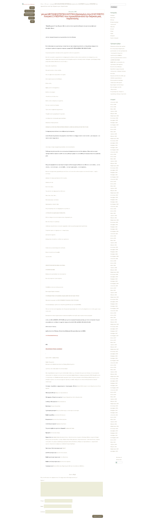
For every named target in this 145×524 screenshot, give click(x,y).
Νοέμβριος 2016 (114, 356)
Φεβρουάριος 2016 (115, 376)
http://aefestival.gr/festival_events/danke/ (54, 349)
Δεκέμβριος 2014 (114, 408)
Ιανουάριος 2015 (114, 405)
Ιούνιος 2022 (113, 211)
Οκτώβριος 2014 (114, 412)
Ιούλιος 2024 (113, 154)
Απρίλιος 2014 (114, 421)
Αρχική (32, 7)
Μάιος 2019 (113, 290)
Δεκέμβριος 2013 (114, 430)
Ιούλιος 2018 (113, 313)
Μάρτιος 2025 (114, 136)
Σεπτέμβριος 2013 (114, 437)
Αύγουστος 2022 (114, 206)
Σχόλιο (42, 480)
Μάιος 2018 (113, 317)
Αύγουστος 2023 (114, 179)
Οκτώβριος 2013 (114, 435)
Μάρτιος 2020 (114, 270)
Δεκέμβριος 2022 (114, 197)
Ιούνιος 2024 (113, 156)
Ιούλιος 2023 (113, 181)
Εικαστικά (113, 17)
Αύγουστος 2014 (114, 415)
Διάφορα (113, 15)
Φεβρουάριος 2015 (115, 403)
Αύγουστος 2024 (114, 152)
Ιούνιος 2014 (113, 417)
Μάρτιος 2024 (114, 163)
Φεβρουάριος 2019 (115, 297)
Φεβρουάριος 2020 (115, 272)
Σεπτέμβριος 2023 (114, 177)
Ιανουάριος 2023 (114, 195)
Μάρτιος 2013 (114, 446)
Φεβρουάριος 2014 (115, 426)
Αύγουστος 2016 (114, 362)
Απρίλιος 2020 (114, 267)
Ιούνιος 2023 (113, 183)
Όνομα (42, 501)
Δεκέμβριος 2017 (114, 328)
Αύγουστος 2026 (114, 102)
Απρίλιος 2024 (114, 161)
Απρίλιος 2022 (114, 215)
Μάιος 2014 (113, 419)
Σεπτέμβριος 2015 (114, 387)
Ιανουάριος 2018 (114, 326)
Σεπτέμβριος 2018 (114, 308)
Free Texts (31, 18)
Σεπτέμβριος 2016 (114, 360)
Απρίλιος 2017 (114, 344)
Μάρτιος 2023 (114, 190)
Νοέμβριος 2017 (114, 331)
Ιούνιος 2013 (113, 439)
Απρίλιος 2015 (114, 399)
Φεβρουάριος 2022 (115, 220)
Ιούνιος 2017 (113, 340)
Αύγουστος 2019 (114, 285)
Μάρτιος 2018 (114, 322)
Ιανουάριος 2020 (114, 274)
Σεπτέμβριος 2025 (114, 124)
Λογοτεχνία (113, 24)
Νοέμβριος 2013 (114, 433)
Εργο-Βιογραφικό (29, 11)
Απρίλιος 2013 (114, 444)
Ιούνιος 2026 (113, 106)
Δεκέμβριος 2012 (114, 451)
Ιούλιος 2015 (113, 392)
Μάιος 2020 (113, 265)
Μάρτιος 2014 (114, 424)
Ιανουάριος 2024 (114, 168)
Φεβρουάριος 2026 (115, 115)
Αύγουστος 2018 (114, 310)
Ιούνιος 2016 (113, 367)
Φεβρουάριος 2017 (115, 349)
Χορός (112, 33)
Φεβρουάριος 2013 (115, 449)
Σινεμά (112, 29)
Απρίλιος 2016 (114, 371)
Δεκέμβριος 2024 (114, 143)
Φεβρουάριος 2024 (115, 165)
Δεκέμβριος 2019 (114, 276)
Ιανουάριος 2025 (114, 140)
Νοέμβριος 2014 (114, 410)
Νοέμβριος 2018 (114, 304)
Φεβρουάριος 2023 (115, 192)
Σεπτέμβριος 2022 (114, 204)
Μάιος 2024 (113, 158)
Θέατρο (47, 4)
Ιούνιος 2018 (113, 315)
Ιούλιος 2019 (113, 288)
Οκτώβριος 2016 (114, 358)
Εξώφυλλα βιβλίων (29, 14)
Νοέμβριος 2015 (114, 383)
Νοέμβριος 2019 (114, 279)
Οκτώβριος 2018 (114, 306)
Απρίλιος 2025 (114, 134)
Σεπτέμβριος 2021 (114, 231)
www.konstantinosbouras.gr (52, 335)
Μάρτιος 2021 (114, 245)
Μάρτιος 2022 (114, 217)
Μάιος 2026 (113, 109)
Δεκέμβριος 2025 (114, 120)
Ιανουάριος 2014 (114, 428)
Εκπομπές (113, 35)
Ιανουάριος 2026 (114, 118)
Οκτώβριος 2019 (114, 281)
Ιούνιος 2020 (113, 263)
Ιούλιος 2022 (113, 208)
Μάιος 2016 (113, 369)
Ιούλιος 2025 (113, 127)
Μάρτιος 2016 (114, 374)
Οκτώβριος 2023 (114, 174)
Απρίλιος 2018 (114, 319)
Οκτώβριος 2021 (114, 229)
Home (42, 4)
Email (42, 506)
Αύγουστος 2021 (114, 233)
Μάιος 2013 (113, 442)
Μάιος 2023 (113, 186)
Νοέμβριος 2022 (114, 199)
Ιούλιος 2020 (113, 260)
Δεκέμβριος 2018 (114, 301)
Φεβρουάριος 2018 (115, 324)
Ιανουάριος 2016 (114, 378)
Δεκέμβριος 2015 (114, 381)
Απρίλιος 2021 (114, 242)
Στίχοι (112, 31)
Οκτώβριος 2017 (114, 333)
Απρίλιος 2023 (114, 188)
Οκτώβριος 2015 (114, 385)
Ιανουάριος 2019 (114, 299)
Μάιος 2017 (113, 342)
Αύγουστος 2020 (114, 258)
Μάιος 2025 (113, 131)
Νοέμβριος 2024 (114, 145)
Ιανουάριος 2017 (114, 351)
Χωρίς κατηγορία (114, 38)
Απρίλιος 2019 (114, 292)
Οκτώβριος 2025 (114, 122)
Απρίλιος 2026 (114, 111)
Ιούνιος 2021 (113, 238)
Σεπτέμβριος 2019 (114, 283)
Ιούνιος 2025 (113, 129)
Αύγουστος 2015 (114, 390)
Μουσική (112, 26)
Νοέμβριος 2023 (114, 172)
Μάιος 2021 (113, 240)
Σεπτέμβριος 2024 (114, 149)
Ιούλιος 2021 (113, 236)
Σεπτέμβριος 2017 (114, 335)
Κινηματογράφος (114, 22)
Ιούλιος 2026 (113, 104)
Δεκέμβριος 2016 (114, 353)
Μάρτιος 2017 (114, 347)
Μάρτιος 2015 (114, 401)
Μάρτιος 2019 (114, 294)
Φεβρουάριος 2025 (115, 138)
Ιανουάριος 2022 (114, 222)
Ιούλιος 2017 (113, 338)
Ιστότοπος (43, 511)
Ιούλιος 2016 (113, 365)
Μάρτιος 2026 (114, 113)
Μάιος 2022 (113, 213)
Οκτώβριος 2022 (114, 202)
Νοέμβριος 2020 (114, 251)
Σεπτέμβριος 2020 (114, 256)
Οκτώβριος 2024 (114, 147)
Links (32, 21)
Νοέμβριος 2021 (114, 226)
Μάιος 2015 (113, 396)
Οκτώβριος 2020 (114, 254)
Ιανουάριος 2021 (114, 247)
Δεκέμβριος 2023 (114, 170)
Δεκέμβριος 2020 (114, 249)
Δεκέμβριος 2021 (114, 224)
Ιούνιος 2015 (113, 394)
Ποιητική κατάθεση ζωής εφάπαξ (118, 46)
